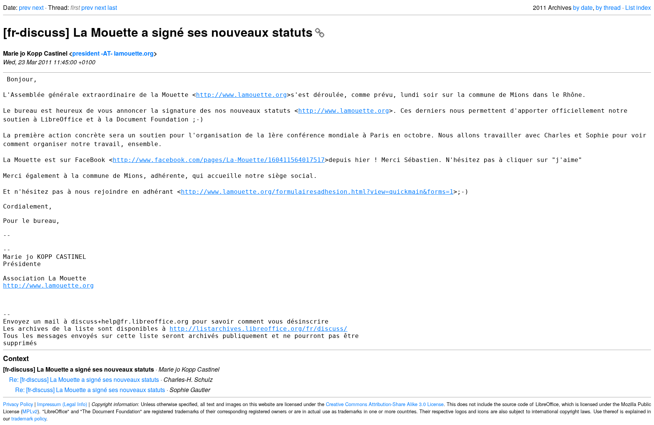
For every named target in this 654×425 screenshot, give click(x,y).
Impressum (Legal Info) (62, 404)
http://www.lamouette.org (241, 94)
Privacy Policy (18, 404)
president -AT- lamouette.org (113, 53)
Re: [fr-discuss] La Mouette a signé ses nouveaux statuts (84, 379)
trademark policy (28, 418)
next (38, 7)
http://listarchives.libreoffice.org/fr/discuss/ (258, 328)
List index (638, 7)
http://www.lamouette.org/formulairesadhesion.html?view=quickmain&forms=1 (317, 191)
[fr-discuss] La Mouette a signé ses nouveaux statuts (158, 31)
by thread (608, 7)
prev (25, 7)
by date (583, 7)
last (112, 7)
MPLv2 (29, 411)
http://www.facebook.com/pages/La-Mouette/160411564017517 (219, 159)
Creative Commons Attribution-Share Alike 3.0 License (385, 404)
